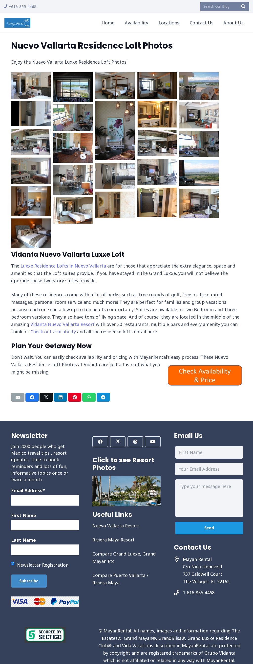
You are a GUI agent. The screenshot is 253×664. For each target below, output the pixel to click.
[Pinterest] (135, 441)
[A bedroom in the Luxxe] (31, 246)
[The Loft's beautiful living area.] (199, 216)
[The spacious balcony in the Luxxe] (199, 98)
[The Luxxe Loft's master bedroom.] (115, 97)
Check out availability (53, 332)
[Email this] (17, 397)
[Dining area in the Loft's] (115, 159)
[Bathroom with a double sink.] (157, 126)
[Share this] (32, 397)
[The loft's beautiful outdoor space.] (73, 161)
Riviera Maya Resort (113, 540)
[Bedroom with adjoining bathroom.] (73, 222)
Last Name (23, 540)
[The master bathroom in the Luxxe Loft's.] (31, 97)
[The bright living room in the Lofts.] (157, 183)
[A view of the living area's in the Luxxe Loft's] (31, 153)
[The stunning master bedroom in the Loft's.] (157, 97)
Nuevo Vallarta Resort (115, 526)
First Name (23, 515)
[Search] (243, 6)
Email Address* (28, 490)
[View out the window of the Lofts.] (73, 100)
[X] (118, 441)
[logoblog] (17, 23)
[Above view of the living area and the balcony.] (73, 129)
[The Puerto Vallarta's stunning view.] (199, 184)
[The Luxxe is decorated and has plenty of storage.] (115, 216)
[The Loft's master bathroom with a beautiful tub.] (31, 182)
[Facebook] (100, 441)
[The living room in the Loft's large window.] (199, 156)
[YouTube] (152, 441)
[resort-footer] (126, 491)
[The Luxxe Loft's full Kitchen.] (115, 187)
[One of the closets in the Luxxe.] (157, 215)
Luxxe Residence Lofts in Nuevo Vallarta (63, 266)
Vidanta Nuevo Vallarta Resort (62, 324)
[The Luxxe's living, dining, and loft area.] (157, 155)
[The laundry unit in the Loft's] (31, 124)
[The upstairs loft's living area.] (199, 127)
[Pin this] (74, 397)
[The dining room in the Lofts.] (73, 193)
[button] (118, 23)
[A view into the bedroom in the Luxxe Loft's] (31, 214)
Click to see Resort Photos (123, 463)
